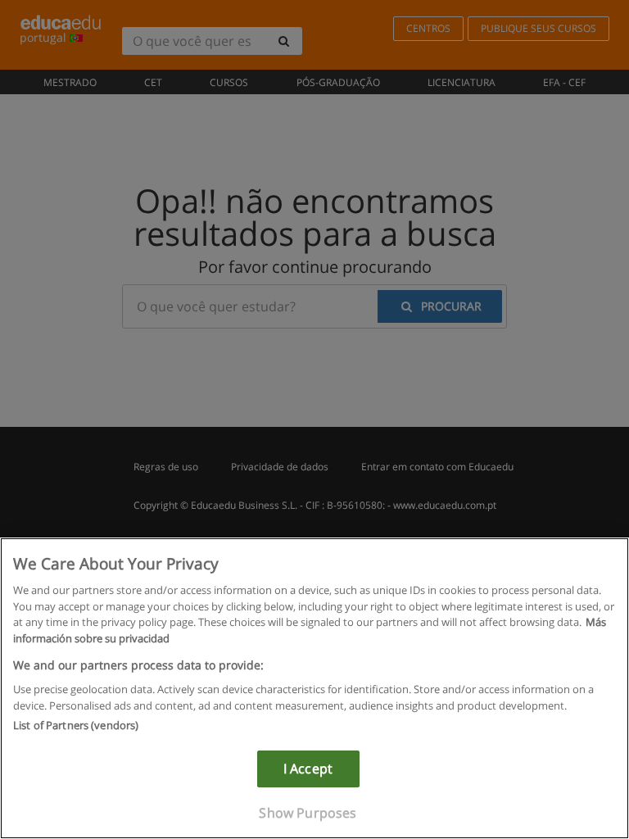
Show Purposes (307, 813)
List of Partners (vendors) (75, 725)
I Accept (308, 769)
